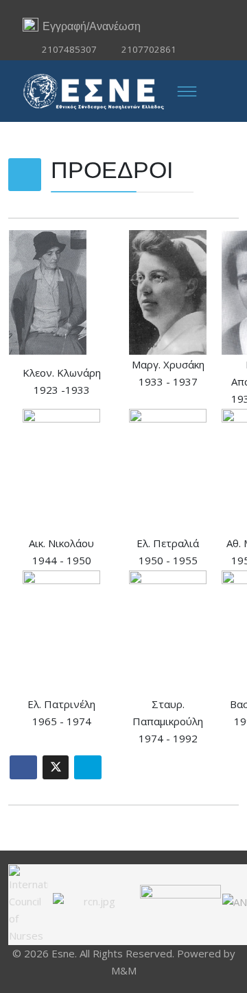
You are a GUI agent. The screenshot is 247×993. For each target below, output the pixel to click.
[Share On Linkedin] (88, 767)
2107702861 (148, 49)
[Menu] (186, 91)
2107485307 (69, 49)
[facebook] (123, 8)
